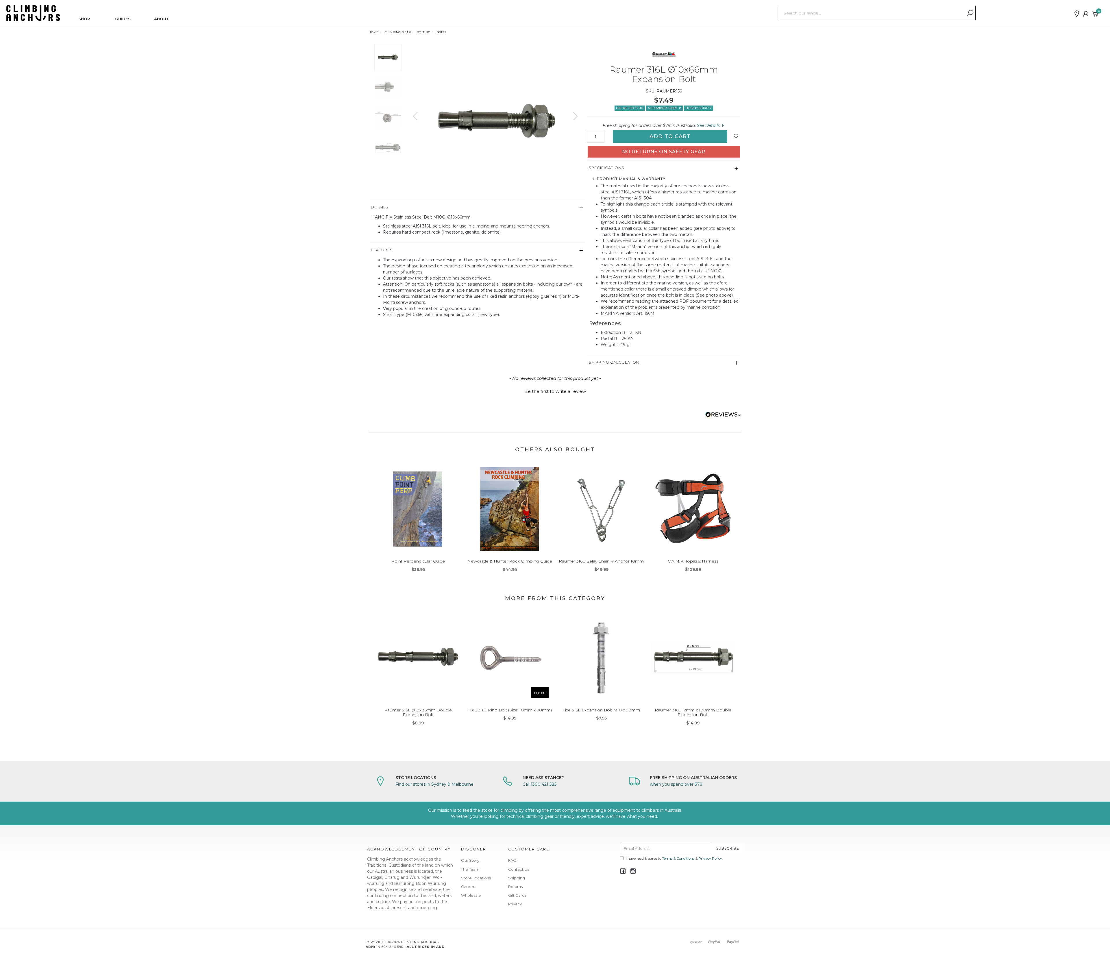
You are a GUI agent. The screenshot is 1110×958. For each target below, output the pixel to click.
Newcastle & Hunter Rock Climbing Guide (509, 561)
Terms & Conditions (678, 858)
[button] (555, 390)
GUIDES (123, 18)
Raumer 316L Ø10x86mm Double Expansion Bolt (418, 712)
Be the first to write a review (555, 391)
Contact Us (518, 869)
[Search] (970, 13)
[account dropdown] (1086, 14)
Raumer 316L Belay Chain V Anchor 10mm (601, 561)
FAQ (512, 860)
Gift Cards (517, 895)
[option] (495, 122)
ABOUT (161, 18)
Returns (515, 886)
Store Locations (476, 878)
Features (382, 249)
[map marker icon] (1077, 14)
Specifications (606, 167)
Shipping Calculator (614, 362)
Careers (468, 886)
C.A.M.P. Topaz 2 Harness (693, 561)
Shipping (516, 878)
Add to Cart (670, 136)
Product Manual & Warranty (630, 179)
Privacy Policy (710, 858)
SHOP (84, 18)
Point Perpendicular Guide (418, 561)
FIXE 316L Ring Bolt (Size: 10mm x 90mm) (509, 710)
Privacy (515, 904)
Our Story (470, 860)
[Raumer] (663, 54)
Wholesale (471, 895)
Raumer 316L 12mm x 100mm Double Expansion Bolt (693, 712)
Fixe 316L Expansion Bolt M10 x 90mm (601, 710)
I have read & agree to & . (674, 858)
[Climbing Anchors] (33, 12)
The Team (470, 869)
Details (379, 207)
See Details (709, 125)
